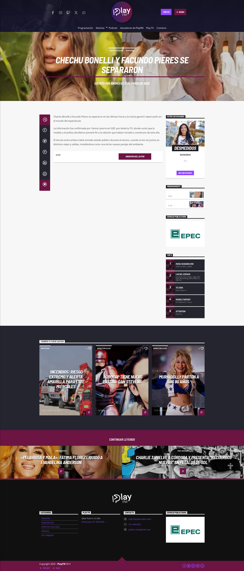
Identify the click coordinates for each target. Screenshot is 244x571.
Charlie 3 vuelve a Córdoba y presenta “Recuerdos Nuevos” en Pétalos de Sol (183, 460)
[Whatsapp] (83, 12)
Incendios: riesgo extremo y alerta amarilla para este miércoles (65, 379)
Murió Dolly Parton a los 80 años (179, 379)
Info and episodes (185, 173)
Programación (85, 28)
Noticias (100, 28)
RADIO (181, 12)
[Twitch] (68, 12)
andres (115, 83)
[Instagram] (60, 12)
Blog (58, 568)
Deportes (46, 518)
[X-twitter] (76, 12)
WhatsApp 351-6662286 (93, 521)
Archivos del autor (135, 156)
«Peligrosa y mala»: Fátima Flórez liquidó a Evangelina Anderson (62, 460)
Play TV (150, 28)
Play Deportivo (175, 202)
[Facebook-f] (52, 12)
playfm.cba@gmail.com (139, 529)
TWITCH (166, 12)
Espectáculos (116, 50)
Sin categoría (48, 535)
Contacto (161, 28)
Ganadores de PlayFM (131, 28)
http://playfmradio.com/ (139, 519)
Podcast (113, 28)
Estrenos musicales (51, 526)
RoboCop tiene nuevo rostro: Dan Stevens (122, 379)
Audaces (172, 193)
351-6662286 (134, 524)
